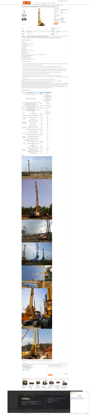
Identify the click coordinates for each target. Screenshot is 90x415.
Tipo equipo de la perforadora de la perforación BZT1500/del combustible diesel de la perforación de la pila (31, 388)
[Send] (87, 413)
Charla (55, 23)
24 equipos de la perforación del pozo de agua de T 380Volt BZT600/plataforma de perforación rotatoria (51, 388)
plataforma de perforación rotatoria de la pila (47, 360)
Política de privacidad (26, 413)
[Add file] (71, 413)
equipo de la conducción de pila (29, 360)
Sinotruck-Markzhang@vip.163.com (59, 398)
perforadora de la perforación (37, 360)
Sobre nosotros (43, 2)
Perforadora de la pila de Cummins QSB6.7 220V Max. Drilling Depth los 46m (64, 387)
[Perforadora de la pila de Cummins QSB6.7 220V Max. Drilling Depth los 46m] (65, 382)
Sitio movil (49, 402)
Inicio (35, 2)
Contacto (48, 2)
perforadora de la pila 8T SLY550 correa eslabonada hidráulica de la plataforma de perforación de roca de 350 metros (38, 388)
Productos (38, 2)
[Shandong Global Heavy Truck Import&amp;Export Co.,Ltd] (27, 2)
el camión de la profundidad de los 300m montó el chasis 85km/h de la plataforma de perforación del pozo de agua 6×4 (58, 388)
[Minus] (87, 392)
